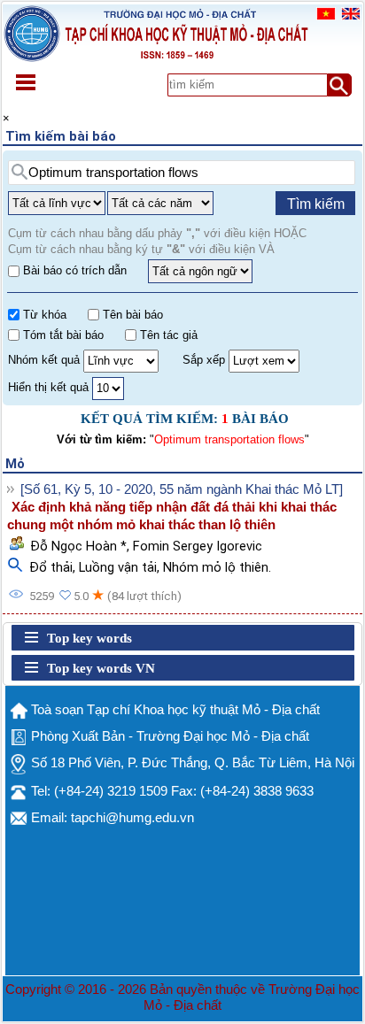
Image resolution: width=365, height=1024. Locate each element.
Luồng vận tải (118, 567)
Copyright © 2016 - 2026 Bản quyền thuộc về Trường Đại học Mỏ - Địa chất (182, 997)
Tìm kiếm (316, 204)
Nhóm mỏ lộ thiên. (217, 567)
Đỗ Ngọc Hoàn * (78, 546)
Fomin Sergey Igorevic (197, 546)
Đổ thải (51, 567)
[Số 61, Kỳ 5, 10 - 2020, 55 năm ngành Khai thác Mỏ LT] (181, 489)
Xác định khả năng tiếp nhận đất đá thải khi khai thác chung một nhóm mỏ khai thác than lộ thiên (172, 516)
